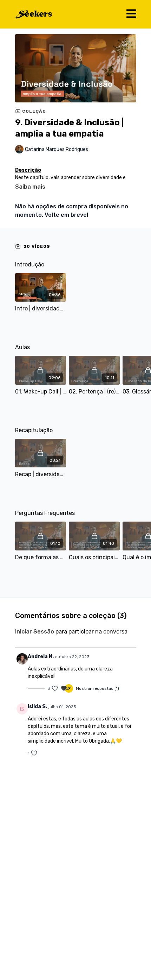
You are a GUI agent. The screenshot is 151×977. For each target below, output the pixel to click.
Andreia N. (41, 657)
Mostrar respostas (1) (97, 688)
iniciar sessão (34, 631)
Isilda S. (37, 707)
